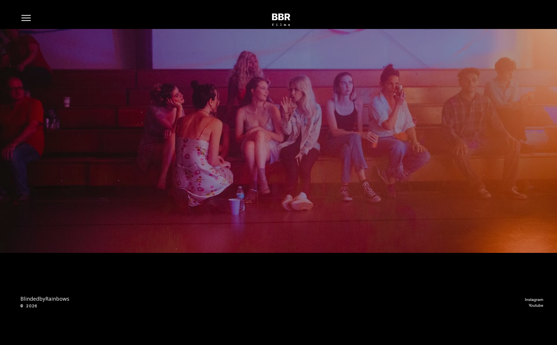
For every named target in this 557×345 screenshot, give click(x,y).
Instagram (534, 299)
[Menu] (29, 18)
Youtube (536, 305)
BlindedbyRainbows (44, 298)
